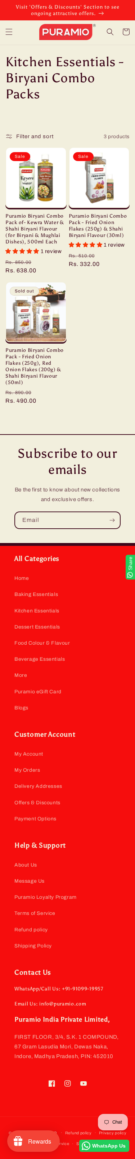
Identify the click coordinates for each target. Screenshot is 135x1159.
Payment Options (35, 818)
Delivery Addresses (38, 786)
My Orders (27, 770)
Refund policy (31, 929)
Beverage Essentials (39, 659)
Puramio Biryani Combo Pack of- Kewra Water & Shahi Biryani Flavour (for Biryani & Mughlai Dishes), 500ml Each (34, 229)
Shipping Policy (33, 946)
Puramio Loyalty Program (45, 897)
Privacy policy (113, 1133)
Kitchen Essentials (36, 611)
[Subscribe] (112, 520)
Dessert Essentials (37, 627)
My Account (28, 754)
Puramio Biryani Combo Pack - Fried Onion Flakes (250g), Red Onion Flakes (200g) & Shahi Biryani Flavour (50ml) (34, 366)
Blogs (21, 708)
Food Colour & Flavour (42, 643)
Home (21, 578)
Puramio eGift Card (38, 691)
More (20, 675)
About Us (25, 865)
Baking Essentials (36, 594)
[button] (9, 32)
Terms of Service (34, 913)
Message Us (29, 881)
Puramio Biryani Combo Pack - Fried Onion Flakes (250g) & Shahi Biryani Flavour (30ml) (98, 225)
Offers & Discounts (37, 802)
